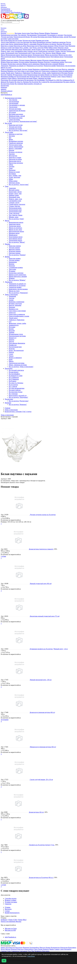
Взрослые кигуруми (15, 40)
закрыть (3, 89)
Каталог (4, 33)
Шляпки (61, 64)
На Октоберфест (40, 80)
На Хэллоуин (33, 82)
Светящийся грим (20, 51)
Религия (32, 76)
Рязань (51, 949)
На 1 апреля (43, 82)
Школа (14, 78)
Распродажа (5, 85)
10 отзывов (4, 719)
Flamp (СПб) (13, 920)
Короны (40, 62)
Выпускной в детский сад (33, 84)
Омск (36, 949)
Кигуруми (4, 40)
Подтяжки (15, 47)
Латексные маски (38, 55)
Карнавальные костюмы (9, 35)
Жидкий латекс (17, 49)
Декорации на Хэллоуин (34, 66)
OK (4, 960)
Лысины (59, 44)
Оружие (61, 46)
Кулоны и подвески (49, 44)
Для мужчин (67, 35)
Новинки (4, 87)
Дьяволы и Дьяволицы (22, 73)
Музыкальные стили (20, 75)
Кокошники (34, 62)
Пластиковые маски (43, 57)
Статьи (7, 911)
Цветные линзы (63, 47)
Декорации (54, 33)
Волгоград (19, 947)
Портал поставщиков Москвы (11, 921)
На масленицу (29, 80)
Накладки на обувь (20, 46)
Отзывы (7, 907)
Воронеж (26, 947)
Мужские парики (48, 60)
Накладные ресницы (46, 46)
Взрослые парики (13, 60)
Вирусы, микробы (68, 69)
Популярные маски (57, 57)
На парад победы (69, 82)
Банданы (26, 42)
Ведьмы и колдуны (54, 69)
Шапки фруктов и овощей (49, 64)
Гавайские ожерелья (58, 42)
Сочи (8, 951)
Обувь (56, 46)
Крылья (39, 44)
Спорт (59, 76)
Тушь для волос (36, 53)
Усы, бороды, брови (49, 53)
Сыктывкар (23, 951)
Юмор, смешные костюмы (42, 78)
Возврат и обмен (10, 900)
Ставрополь (15, 951)
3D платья (33, 37)
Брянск (3, 947)
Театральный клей (24, 53)
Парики (41, 33)
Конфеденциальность (12, 913)
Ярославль (45, 951)
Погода (60, 75)
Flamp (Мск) (22, 920)
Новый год (48, 75)
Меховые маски (21, 57)
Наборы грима (54, 49)
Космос (70, 73)
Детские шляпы (23, 62)
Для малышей (42, 35)
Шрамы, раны (61, 53)
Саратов (3, 951)
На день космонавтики (55, 82)
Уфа (32, 951)
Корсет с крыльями (30, 44)
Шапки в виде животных (31, 64)
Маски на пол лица (65, 55)
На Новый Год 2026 (53, 80)
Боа (31, 42)
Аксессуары (26, 33)
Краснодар (64, 947)
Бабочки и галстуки (16, 42)
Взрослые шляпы (12, 62)
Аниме (29, 69)
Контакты (8, 909)
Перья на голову (6, 47)
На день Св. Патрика (22, 82)
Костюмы (18, 33)
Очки (66, 46)
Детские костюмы (7, 37)
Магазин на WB (10, 930)
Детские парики (24, 60)
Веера (35, 42)
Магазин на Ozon (11, 928)
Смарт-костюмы (12, 38)
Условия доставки (11, 902)
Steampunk (17, 69)
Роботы (53, 76)
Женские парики (36, 60)
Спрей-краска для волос (46, 51)
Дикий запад (10, 73)
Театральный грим (11, 53)
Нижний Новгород (17, 949)
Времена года (12, 71)
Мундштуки (67, 44)
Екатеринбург (5, 9)
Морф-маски (31, 57)
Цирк (10, 78)
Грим (32, 33)
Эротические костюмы (25, 78)
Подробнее (31, 956)
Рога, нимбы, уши (26, 47)
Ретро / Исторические (43, 76)
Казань (48, 947)
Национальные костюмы (36, 75)
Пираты (55, 75)
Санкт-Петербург (65, 949)
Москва (8, 949)
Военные (4, 71)
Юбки (46, 47)
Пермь (40, 949)
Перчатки (72, 46)
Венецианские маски (13, 55)
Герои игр (37, 71)
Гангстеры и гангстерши (25, 71)
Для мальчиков (32, 35)
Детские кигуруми (28, 40)
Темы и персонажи (7, 69)
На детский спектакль (16, 80)
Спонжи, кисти (32, 51)
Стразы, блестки (60, 51)
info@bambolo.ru (16, 12)
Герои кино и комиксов (50, 71)
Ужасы (63, 76)
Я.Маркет (4, 920)
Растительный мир (23, 76)
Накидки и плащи (7, 46)
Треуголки (68, 62)
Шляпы (47, 33)
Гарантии (8, 904)
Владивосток (10, 947)
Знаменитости (56, 73)
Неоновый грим (65, 49)
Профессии (12, 76)
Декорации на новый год (17, 66)
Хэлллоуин (10, 33)
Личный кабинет (6, 91)
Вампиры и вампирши (40, 69)
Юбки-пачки (53, 47)
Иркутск (42, 947)
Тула (29, 951)
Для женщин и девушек (55, 35)
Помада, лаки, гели (7, 51)
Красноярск (72, 947)
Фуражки (4, 64)
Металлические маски (8, 57)
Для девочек (22, 35)
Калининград (55, 947)
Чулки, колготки (38, 47)
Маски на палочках (51, 55)
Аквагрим (8, 49)
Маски (36, 33)
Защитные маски (26, 55)
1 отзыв (3, 556)
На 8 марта (10, 82)
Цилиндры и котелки (15, 64)
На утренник (19, 84)
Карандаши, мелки (29, 49)
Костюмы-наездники (45, 37)
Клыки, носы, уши (42, 49)
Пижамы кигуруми (42, 40)
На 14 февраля (65, 80)
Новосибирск (29, 949)
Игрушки (64, 73)
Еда (32, 73)
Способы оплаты (10, 898)
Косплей (4, 75)
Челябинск (38, 951)
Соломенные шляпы (57, 62)
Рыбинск (46, 949)
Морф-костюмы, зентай (60, 37)
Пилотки (47, 62)
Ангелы (24, 69)
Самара (56, 949)
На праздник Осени (7, 84)
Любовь (9, 75)
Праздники (4, 80)
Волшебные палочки (44, 42)
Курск (3, 949)
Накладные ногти (33, 46)
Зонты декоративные (16, 44)
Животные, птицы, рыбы (42, 73)
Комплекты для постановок (66, 66)
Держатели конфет (49, 66)
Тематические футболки (21, 37)
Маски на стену (6, 67)
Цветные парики (60, 60)
